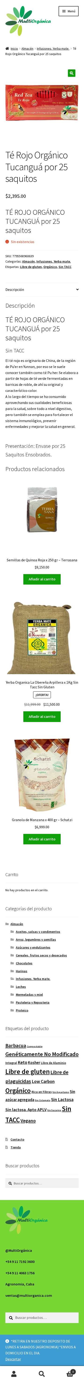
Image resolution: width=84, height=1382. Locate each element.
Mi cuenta (14, 1374)
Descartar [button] (13, 1359)
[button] (71, 73)
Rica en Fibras (42, 1092)
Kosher (34, 1062)
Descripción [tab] (14, 289)
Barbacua (15, 1045)
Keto (22, 1062)
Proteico (22, 1010)
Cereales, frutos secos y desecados (41, 955)
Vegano (28, 1121)
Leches (21, 987)
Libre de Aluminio (53, 1063)
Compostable (34, 1046)
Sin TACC (65, 267)
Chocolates (24, 963)
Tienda (15, 1147)
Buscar (42, 1374)
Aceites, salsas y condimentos (38, 932)
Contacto (17, 1139)
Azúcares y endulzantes (33, 947)
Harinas (21, 971)
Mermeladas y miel (29, 994)
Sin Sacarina (54, 1110)
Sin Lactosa (62, 1099)
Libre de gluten (31, 267)
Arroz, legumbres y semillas (36, 939)
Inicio (14, 48)
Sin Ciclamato (42, 1100)
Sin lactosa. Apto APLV (26, 1109)
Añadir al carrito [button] (42, 579)
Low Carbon (43, 1081)
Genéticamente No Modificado (42, 1054)
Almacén (27, 48)
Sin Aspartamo (60, 1092)
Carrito (65, 1370)
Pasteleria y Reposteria (32, 1002)
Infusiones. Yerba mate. (53, 48)
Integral (11, 1063)
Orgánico (50, 267)
